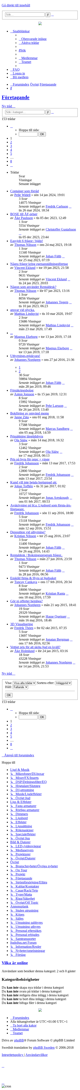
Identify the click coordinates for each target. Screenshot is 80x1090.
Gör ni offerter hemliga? (26, 601)
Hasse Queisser (56, 616)
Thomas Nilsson (25, 245)
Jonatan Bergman (57, 639)
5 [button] (11, 153)
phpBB (19, 1040)
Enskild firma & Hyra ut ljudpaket (33, 578)
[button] (11, 126)
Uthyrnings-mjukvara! (25, 356)
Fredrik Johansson (26, 463)
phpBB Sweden (44, 1047)
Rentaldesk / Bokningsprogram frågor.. (36, 555)
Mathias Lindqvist (26, 314)
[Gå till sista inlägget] (70, 206)
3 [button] (11, 146)
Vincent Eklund (24, 268)
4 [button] (11, 150)
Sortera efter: (46, 683)
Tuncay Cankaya (25, 582)
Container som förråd (24, 191)
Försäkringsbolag (21, 390)
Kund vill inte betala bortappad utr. (33, 482)
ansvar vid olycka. (22, 310)
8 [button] (11, 161)
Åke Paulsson (23, 218)
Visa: (9, 683)
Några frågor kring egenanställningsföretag (39, 264)
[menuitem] (33, 39)
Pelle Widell (22, 195)
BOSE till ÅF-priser (23, 214)
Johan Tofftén (23, 486)
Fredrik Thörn (23, 628)
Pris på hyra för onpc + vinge (29, 459)
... (11, 333)
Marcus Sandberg (57, 428)
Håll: (9, 687)
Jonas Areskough (57, 497)
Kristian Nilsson (25, 536)
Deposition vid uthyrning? (27, 532)
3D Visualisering (21, 624)
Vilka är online (15, 963)
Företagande (15, 97)
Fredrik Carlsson (57, 206)
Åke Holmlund (24, 651)
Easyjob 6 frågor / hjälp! (26, 241)
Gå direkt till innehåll (16, 5)
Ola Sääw (21, 440)
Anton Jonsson (24, 394)
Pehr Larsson (54, 405)
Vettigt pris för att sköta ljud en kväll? (35, 647)
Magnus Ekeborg (26, 336)
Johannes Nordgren (27, 359)
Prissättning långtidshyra (26, 436)
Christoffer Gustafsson (61, 229)
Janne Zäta (21, 417)
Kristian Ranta (55, 593)
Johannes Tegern (57, 302)
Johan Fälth (53, 256)
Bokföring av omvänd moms (29, 413)
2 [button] (11, 142)
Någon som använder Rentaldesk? (33, 287)
